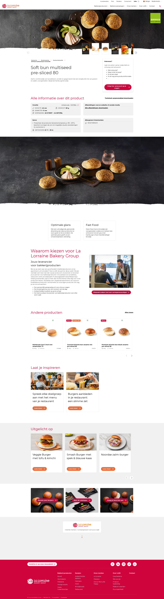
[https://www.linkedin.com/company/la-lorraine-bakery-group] (118, 564)
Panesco (97, 579)
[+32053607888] (129, 564)
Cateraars (78, 581)
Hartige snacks (62, 584)
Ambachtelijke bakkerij (80, 577)
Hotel (77, 584)
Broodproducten (45, 60)
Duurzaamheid (118, 589)
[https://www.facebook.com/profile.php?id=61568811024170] (112, 564)
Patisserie (60, 582)
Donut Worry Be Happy (99, 583)
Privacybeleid (55, 597)
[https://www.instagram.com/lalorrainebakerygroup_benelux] (124, 564)
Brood (59, 576)
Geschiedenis (117, 576)
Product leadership (116, 583)
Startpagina (34, 60)
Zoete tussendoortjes (62, 588)
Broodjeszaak (79, 586)
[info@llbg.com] (135, 564)
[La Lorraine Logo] (13, 6)
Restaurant (79, 589)
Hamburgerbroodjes (58, 60)
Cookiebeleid (64, 597)
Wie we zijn (117, 579)
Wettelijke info (46, 597)
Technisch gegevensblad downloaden (119, 98)
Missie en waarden (119, 586)
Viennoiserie (61, 579)
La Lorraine (97, 576)
